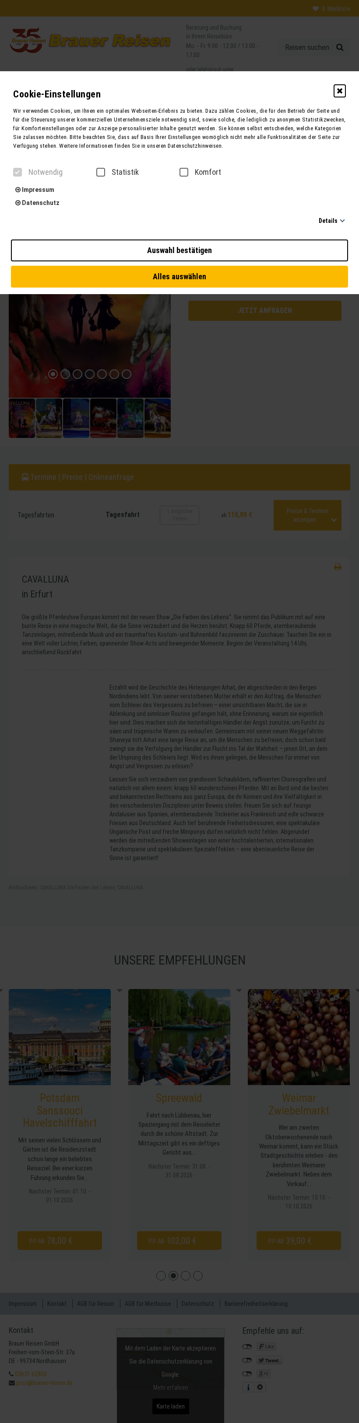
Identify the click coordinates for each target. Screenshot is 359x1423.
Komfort (208, 172)
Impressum (37, 189)
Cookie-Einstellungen (57, 94)
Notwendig (45, 172)
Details (328, 220)
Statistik (125, 172)
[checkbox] (17, 172)
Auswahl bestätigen (179, 250)
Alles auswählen (179, 276)
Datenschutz (40, 202)
